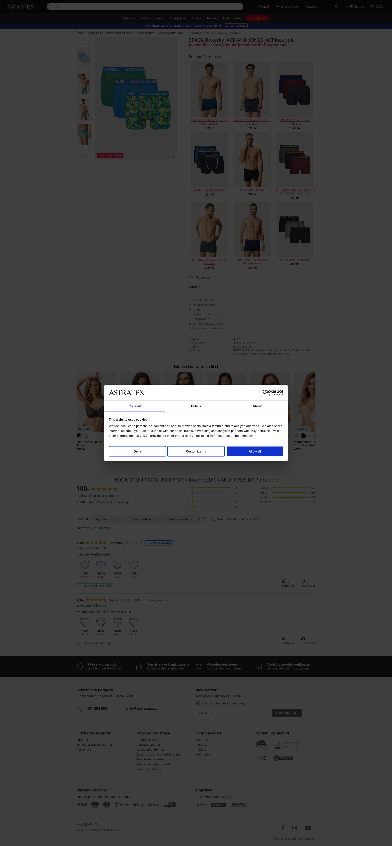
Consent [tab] (135, 406)
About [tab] (257, 406)
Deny (137, 451)
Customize (193, 451)
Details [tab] (196, 406)
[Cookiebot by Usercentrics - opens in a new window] (265, 392)
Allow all (255, 451)
